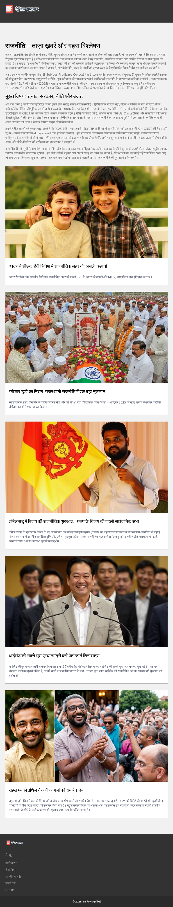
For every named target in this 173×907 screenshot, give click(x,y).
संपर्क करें (10, 883)
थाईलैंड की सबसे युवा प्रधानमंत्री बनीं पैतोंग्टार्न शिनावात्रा (54, 655)
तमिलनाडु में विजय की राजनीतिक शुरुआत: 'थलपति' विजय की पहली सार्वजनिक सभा (74, 521)
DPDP (9, 890)
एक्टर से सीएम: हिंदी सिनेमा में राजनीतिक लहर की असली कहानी (58, 265)
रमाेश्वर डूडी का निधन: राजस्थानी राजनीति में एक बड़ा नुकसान (57, 391)
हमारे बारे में (11, 863)
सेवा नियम (10, 870)
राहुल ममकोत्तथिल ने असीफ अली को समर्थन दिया (47, 789)
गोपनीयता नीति (13, 876)
